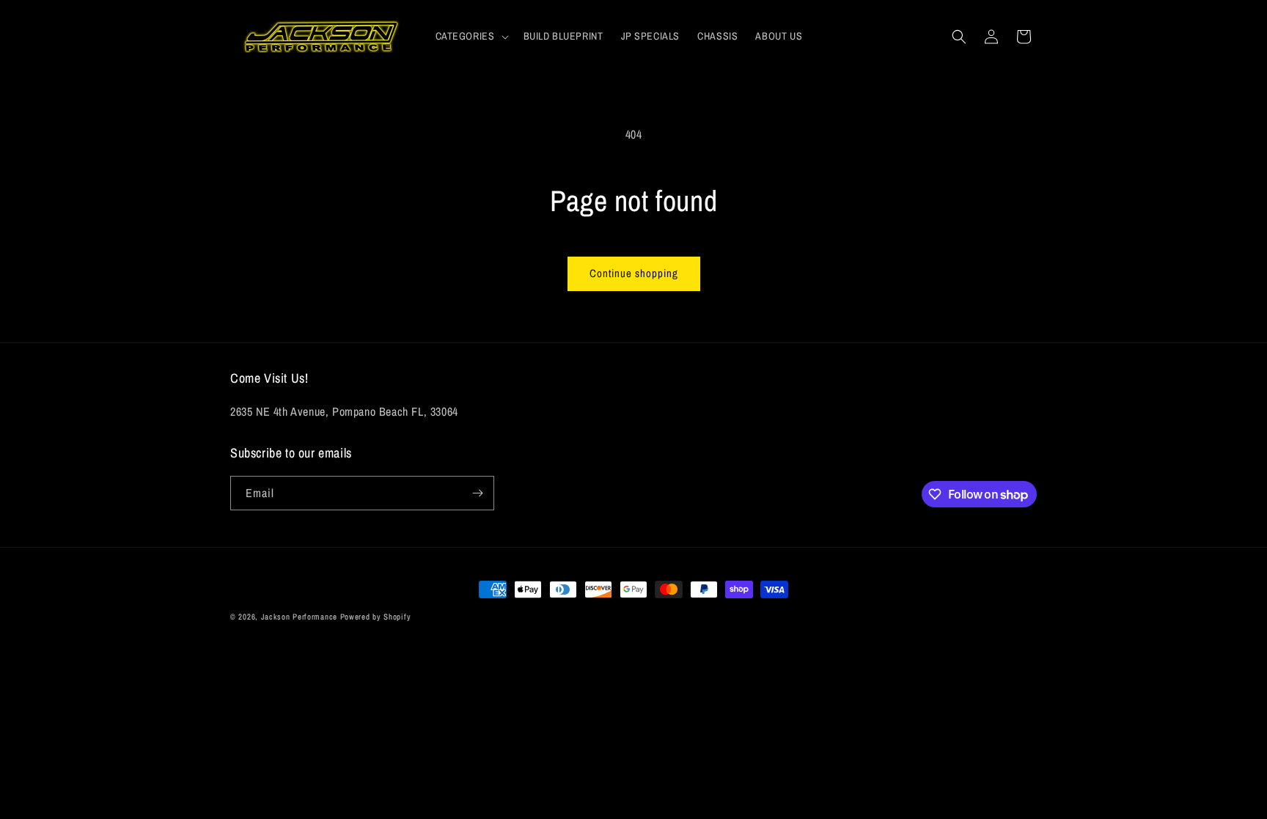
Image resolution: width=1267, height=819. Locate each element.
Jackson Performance (299, 617)
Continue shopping (634, 273)
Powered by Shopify (375, 617)
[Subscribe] (477, 493)
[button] (471, 36)
